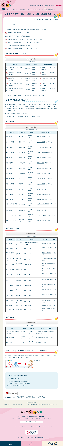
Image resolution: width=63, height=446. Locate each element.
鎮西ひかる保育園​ (46, 300)
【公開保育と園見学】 (21, 116)
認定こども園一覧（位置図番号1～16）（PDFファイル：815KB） (26, 39)
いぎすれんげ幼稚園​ (47, 258)
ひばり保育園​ (45, 284)
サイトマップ (13, 426)
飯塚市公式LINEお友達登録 (12, 113)
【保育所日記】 (28, 95)
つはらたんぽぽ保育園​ (43, 204)
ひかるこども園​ (46, 268)
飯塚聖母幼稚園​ (40, 337)
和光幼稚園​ (39, 343)
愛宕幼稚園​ (45, 243)
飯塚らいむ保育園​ (41, 220)
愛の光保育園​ (40, 194)
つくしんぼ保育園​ (41, 215)
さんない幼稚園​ (46, 263)
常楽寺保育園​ (40, 163)
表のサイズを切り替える (31, 59)
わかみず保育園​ (41, 152)
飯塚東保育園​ (40, 199)
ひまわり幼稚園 (46, 308)
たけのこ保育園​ (41, 184)
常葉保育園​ (40, 173)
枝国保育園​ (40, 210)
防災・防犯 (59, 5)
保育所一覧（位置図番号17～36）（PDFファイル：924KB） (24, 42)
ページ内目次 (12, 24)
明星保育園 (40, 136)
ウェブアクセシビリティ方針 (46, 426)
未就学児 (29, 9)
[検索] (10, 443)
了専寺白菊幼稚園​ (46, 253)
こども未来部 (10, 378)
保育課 (17, 378)
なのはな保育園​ (41, 178)
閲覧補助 (52, 5)
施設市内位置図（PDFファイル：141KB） (19, 32)
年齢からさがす (22, 9)
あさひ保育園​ (40, 147)
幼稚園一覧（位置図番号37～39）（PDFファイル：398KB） (24, 48)
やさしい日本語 (45, 5)
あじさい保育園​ (41, 142)
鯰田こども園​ (45, 274)
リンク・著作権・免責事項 (33, 426)
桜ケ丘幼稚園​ (45, 289)
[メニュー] (31, 443)
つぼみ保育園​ (40, 168)
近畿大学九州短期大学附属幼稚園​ (45, 331)
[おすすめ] (52, 443)
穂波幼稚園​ (45, 305)
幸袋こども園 (45, 247)
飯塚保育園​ (40, 157)
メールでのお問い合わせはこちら (16, 385)
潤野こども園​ (45, 279)
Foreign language (35, 5)
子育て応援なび (15, 9)
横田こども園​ (45, 295)
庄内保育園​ (40, 189)
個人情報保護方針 (21, 426)
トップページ (8, 9)
